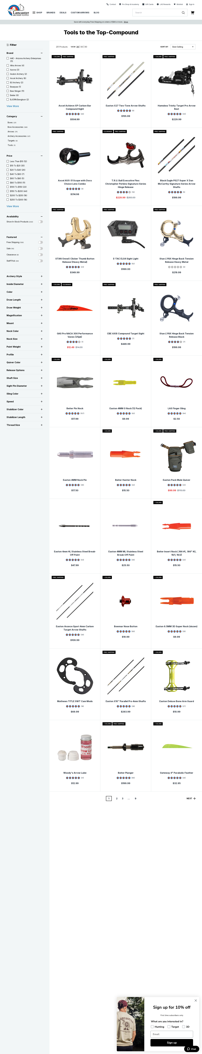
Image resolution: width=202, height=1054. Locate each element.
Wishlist (180, 4)
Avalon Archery (18, 74)
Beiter (14, 95)
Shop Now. (137, 22)
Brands (51, 12)
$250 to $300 (18, 199)
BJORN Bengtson (19, 99)
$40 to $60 (17, 174)
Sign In (191, 4)
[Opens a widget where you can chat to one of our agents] (191, 1049)
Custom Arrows (80, 12)
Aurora (14, 70)
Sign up (172, 1043)
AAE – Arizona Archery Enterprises (25, 59)
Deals (63, 12)
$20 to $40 (17, 170)
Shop (39, 12)
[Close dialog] (195, 1000)
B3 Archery (16, 82)
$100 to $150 (18, 187)
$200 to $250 (18, 195)
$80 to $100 (17, 182)
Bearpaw (15, 87)
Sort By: (164, 47)
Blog (96, 12)
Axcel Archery (18, 78)
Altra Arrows (17, 65)
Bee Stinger (17, 91)
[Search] (184, 12)
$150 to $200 (18, 191)
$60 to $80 (17, 178)
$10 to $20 (17, 165)
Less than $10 (18, 161)
